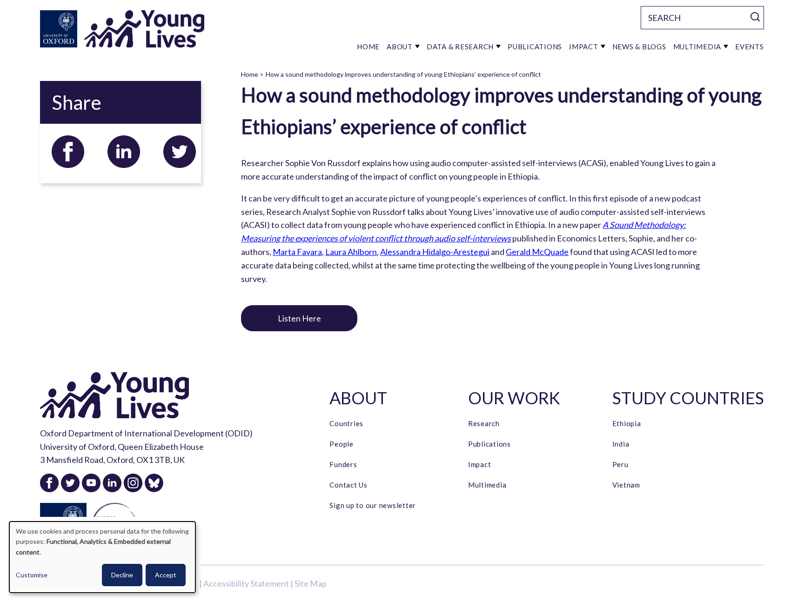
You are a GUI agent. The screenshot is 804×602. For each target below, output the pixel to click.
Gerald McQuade (537, 252)
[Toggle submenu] (417, 46)
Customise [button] (31, 575)
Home (249, 74)
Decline (122, 575)
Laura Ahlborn (351, 252)
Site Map (311, 583)
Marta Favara (297, 252)
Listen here (299, 318)
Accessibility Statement (246, 583)
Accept (165, 575)
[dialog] (102, 557)
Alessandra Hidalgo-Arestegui (434, 252)
